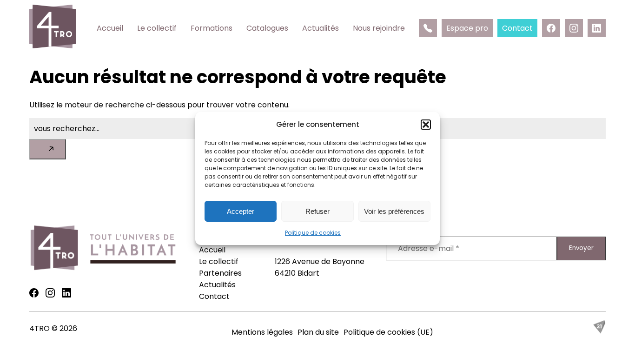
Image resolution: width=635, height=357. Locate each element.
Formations (211, 28)
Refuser (317, 211)
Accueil (110, 28)
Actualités (320, 28)
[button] (425, 124)
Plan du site (318, 332)
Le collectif (157, 28)
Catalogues (267, 28)
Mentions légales (262, 332)
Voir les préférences (394, 211)
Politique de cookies (313, 233)
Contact (214, 296)
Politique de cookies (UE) (388, 332)
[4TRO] (52, 28)
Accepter (240, 211)
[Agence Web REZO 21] (599, 331)
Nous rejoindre (379, 28)
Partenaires (220, 273)
